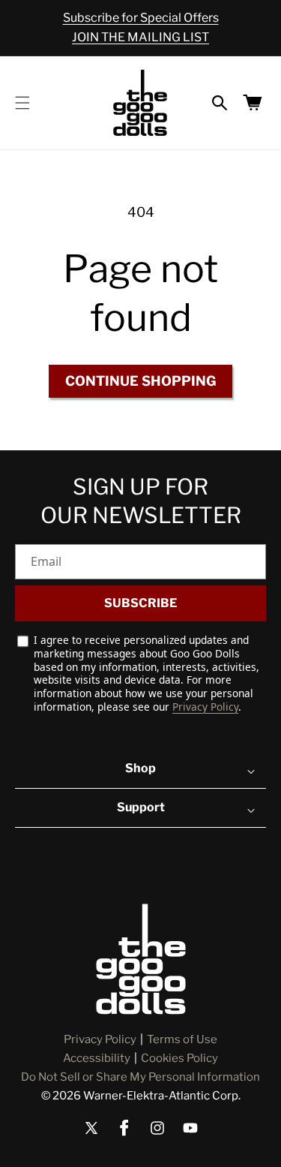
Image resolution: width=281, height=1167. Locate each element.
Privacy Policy (205, 706)
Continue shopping (141, 381)
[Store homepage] (141, 959)
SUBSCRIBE (140, 603)
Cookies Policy (179, 1058)
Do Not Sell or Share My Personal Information (140, 1077)
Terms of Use (182, 1039)
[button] (22, 102)
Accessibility (96, 1058)
